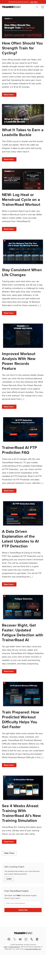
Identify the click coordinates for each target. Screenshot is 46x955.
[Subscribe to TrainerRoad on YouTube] (20, 939)
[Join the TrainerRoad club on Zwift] (37, 939)
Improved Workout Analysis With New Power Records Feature (18, 361)
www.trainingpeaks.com (33, 949)
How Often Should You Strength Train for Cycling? (22, 48)
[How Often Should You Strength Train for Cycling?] (23, 27)
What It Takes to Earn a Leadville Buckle (22, 132)
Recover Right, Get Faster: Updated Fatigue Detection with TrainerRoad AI (22, 632)
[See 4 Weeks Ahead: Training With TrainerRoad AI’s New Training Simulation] (23, 788)
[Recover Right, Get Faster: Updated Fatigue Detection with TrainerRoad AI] (23, 607)
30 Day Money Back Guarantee (23, 2)
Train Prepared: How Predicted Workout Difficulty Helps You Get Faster (20, 719)
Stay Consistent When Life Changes (22, 272)
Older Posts (9, 853)
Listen (9, 878)
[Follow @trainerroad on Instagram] (26, 939)
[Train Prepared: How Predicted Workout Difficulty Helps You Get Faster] (23, 694)
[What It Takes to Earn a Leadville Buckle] (23, 114)
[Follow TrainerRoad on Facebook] (9, 939)
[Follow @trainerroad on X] (14, 939)
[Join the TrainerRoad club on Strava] (31, 939)
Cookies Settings (14, 947)
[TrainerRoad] (11, 7)
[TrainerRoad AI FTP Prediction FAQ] (23, 429)
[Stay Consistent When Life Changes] (23, 251)
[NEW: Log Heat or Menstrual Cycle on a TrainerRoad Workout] (23, 179)
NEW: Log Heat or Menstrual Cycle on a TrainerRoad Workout (21, 199)
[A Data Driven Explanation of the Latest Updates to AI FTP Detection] (23, 513)
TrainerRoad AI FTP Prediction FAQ (19, 450)
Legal (5, 947)
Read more (10, 95)
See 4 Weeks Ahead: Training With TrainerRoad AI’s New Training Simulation (21, 813)
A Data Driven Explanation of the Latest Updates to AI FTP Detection (20, 538)
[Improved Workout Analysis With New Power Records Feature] (23, 335)
